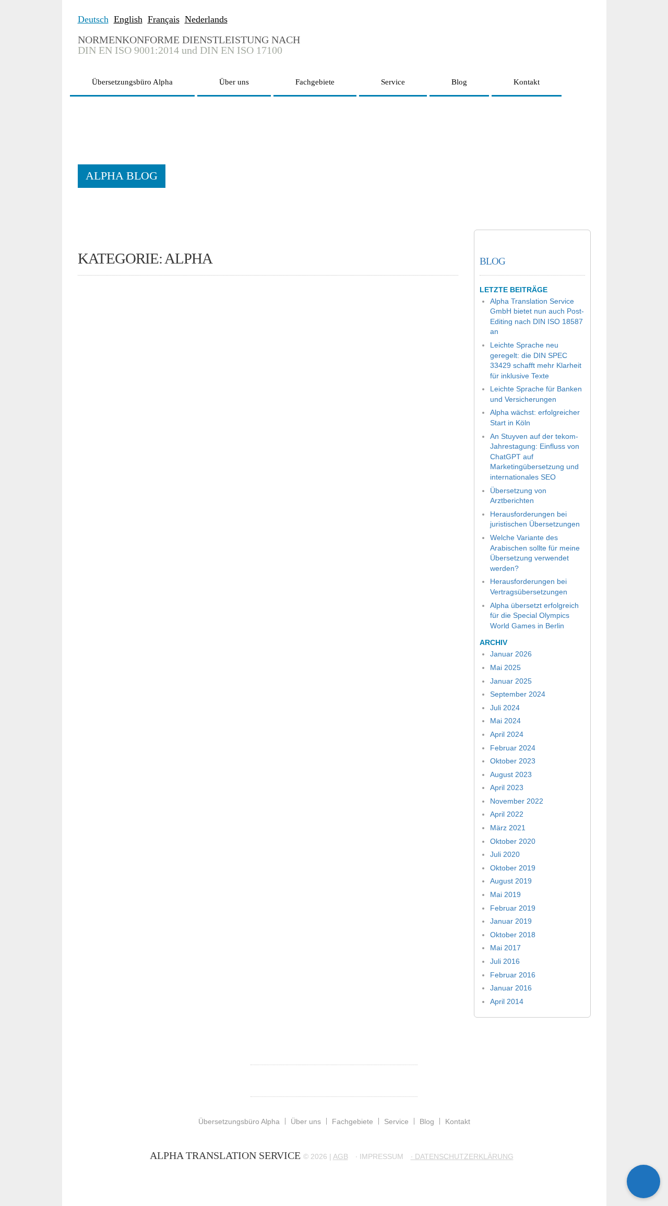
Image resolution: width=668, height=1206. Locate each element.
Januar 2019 (511, 921)
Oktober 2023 (512, 761)
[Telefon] (643, 1148)
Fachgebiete (315, 82)
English (128, 19)
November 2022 (516, 801)
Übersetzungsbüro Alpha (132, 82)
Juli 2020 (505, 854)
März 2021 (508, 827)
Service (393, 82)
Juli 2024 (505, 707)
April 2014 (506, 1001)
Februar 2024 (512, 748)
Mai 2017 (505, 948)
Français (164, 19)
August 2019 (511, 881)
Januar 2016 (511, 988)
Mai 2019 (505, 894)
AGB (340, 1156)
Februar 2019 (512, 908)
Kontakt (527, 82)
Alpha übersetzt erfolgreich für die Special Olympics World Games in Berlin (534, 615)
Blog (459, 82)
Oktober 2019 (512, 868)
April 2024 (506, 734)
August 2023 (511, 774)
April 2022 (506, 814)
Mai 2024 (505, 721)
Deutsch (93, 19)
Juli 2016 (505, 961)
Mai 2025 (505, 667)
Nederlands (206, 19)
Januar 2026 (511, 654)
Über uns (234, 82)
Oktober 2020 (512, 841)
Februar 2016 (512, 975)
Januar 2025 (511, 681)
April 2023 (506, 787)
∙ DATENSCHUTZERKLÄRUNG (462, 1156)
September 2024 (517, 694)
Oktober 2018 (512, 934)
